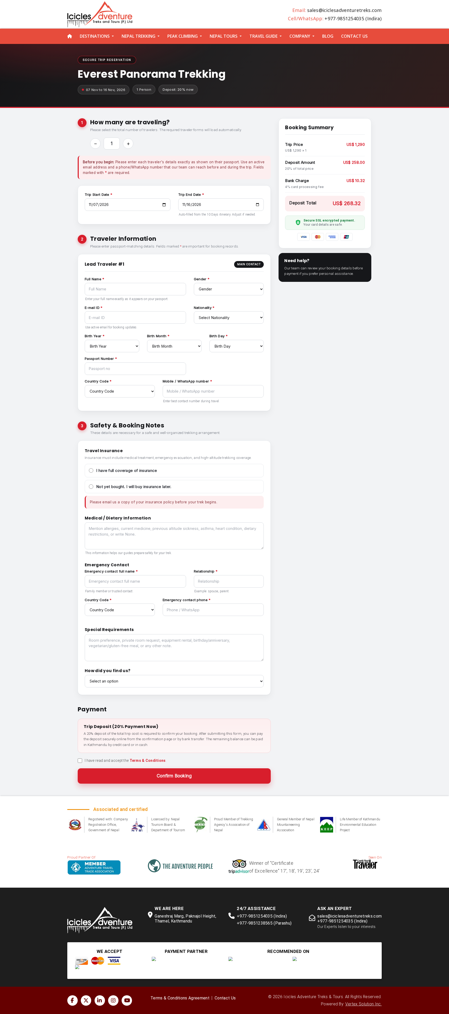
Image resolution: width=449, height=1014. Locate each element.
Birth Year (93, 336)
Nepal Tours (223, 36)
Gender (200, 279)
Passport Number (99, 358)
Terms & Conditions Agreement (179, 998)
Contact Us (354, 36)
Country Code (97, 381)
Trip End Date (189, 194)
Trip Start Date (97, 194)
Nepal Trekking (138, 36)
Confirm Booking (174, 775)
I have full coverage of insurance (126, 470)
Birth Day (217, 336)
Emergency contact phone (185, 600)
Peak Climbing (182, 36)
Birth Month (157, 336)
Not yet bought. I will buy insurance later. (133, 486)
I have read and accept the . (126, 760)
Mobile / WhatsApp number (186, 381)
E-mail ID (92, 308)
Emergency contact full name (110, 571)
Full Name (93, 279)
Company (299, 36)
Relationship (204, 571)
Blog (327, 36)
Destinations (95, 36)
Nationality (203, 308)
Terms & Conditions (148, 760)
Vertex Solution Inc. (363, 1004)
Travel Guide (263, 36)
